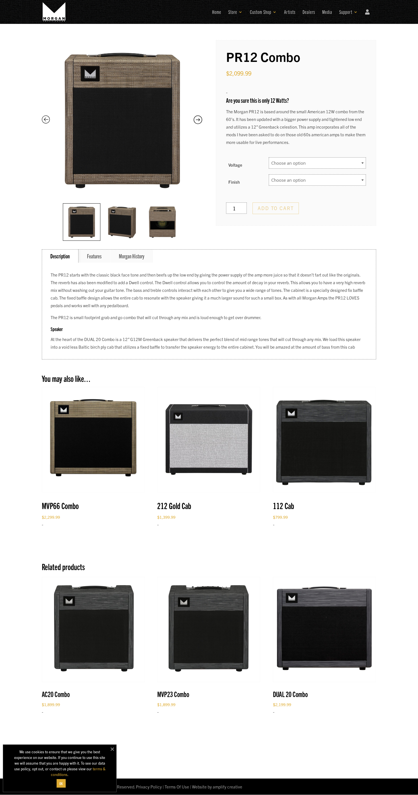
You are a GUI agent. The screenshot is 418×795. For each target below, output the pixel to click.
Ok (61, 783)
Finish (234, 182)
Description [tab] (60, 256)
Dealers (309, 12)
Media (327, 12)
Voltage (235, 165)
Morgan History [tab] (131, 256)
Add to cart (276, 208)
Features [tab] (94, 256)
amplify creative (227, 786)
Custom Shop (260, 12)
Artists (289, 12)
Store (232, 12)
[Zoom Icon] (122, 120)
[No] (112, 749)
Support (345, 12)
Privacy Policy (149, 786)
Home (216, 12)
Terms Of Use (177, 786)
